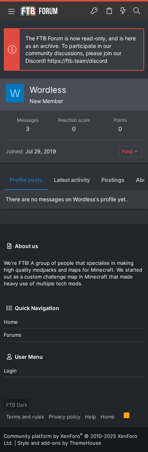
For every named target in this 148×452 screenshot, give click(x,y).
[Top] (119, 416)
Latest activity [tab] (72, 180)
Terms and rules (25, 417)
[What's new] (123, 11)
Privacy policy (64, 417)
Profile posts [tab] (26, 180)
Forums (12, 335)
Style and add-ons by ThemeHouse (59, 443)
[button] (11, 11)
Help (90, 417)
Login (10, 371)
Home (11, 322)
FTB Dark (16, 405)
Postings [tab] (112, 180)
